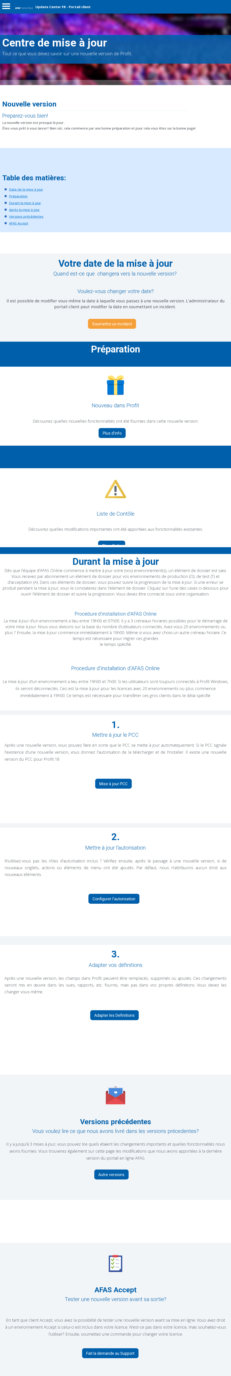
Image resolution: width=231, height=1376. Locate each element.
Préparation (18, 196)
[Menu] (6, 7)
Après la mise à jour (24, 209)
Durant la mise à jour (25, 203)
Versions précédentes (26, 216)
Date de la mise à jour (26, 189)
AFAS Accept (18, 223)
